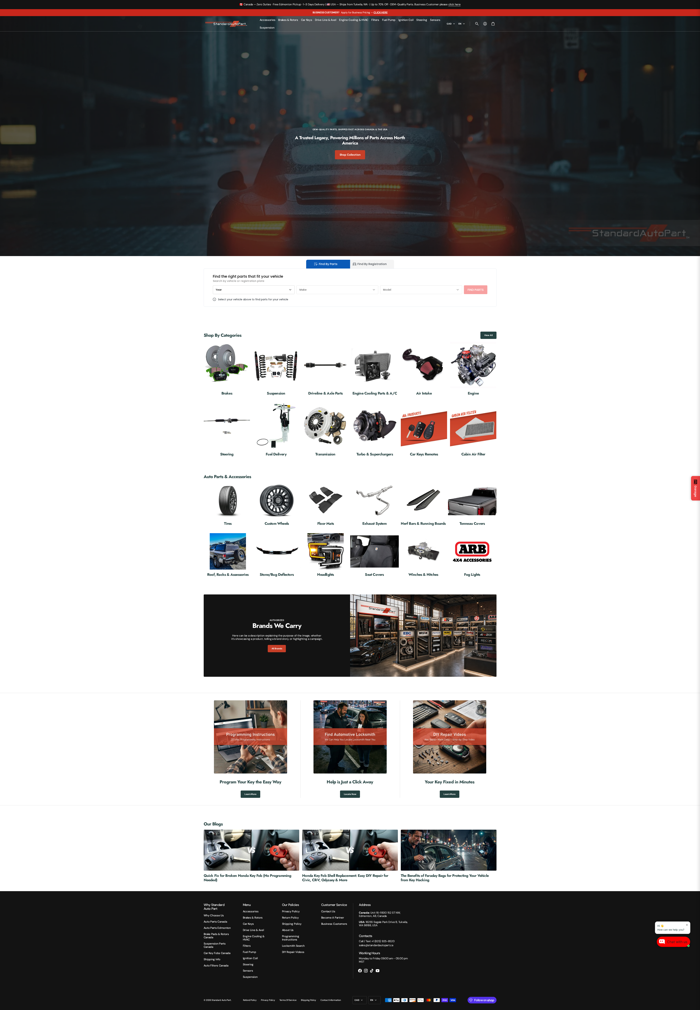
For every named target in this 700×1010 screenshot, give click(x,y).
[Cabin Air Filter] (473, 430)
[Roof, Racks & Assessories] (228, 555)
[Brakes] (227, 368)
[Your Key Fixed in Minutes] (449, 749)
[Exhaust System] (374, 504)
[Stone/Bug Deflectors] (277, 555)
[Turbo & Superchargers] (374, 430)
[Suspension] (276, 368)
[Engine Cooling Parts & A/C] (374, 368)
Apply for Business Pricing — (350, 12)
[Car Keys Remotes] (424, 430)
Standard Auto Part (221, 1000)
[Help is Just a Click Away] (350, 749)
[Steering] (227, 430)
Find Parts (476, 290)
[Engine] (473, 368)
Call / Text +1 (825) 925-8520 (376, 941)
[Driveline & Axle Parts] (325, 368)
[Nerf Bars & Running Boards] (423, 504)
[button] (477, 24)
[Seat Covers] (374, 555)
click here (454, 4)
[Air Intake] (424, 368)
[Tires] (228, 504)
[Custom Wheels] (277, 504)
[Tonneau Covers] (472, 504)
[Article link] (251, 850)
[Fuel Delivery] (276, 430)
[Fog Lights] (472, 555)
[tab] (328, 264)
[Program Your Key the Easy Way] (250, 749)
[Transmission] (325, 430)
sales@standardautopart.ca (376, 945)
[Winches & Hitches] (423, 555)
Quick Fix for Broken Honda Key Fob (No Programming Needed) (247, 878)
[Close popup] (687, 925)
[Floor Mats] (325, 504)
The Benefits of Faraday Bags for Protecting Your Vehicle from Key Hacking (445, 878)
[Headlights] (325, 555)
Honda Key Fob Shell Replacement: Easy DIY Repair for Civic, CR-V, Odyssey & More (345, 878)
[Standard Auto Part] (226, 24)
